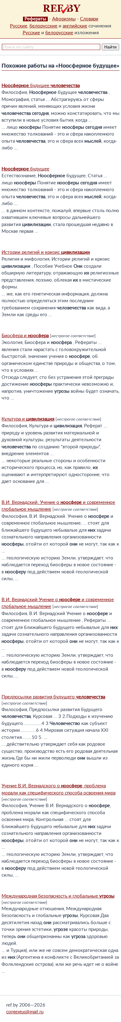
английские (75, 26)
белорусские (43, 26)
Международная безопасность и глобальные (58, 896)
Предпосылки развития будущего (53, 697)
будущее (41, 85)
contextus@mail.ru (24, 1012)
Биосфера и (25, 335)
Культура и (28, 419)
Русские (18, 26)
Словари (89, 19)
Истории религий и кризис (46, 252)
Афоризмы (64, 19)
